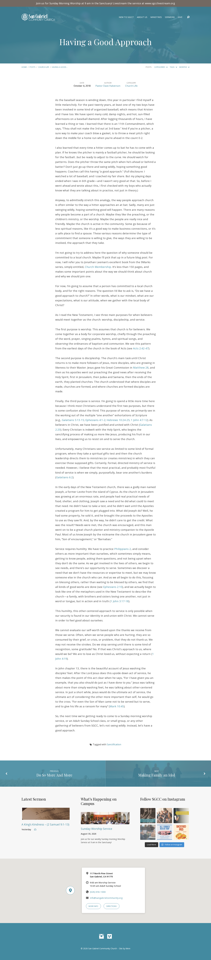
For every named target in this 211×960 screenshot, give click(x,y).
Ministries (156, 17)
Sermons (170, 17)
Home (24, 67)
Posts (32, 67)
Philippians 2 (122, 549)
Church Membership (98, 267)
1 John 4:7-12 (139, 420)
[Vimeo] (109, 936)
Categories (160, 67)
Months (183, 67)
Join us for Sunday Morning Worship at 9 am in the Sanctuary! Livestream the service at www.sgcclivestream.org (105, 3)
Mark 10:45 (117, 706)
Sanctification (114, 744)
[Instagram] (101, 936)
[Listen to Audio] (35, 830)
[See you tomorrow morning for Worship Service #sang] (147, 832)
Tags (172, 67)
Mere (128, 948)
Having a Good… (60, 67)
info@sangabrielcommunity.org (106, 897)
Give (180, 17)
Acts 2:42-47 (141, 348)
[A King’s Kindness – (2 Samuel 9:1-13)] (46, 817)
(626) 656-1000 (98, 891)
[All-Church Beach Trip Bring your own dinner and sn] (164, 832)
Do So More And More (54, 774)
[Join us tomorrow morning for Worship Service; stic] (147, 815)
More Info (93, 906)
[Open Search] (188, 17)
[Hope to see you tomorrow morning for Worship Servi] (164, 815)
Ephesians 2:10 (112, 587)
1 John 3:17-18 (120, 601)
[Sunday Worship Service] (105, 822)
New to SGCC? (126, 17)
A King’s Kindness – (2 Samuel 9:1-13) (45, 824)
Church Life (43, 67)
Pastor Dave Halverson (107, 85)
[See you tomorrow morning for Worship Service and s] (181, 815)
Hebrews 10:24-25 (118, 420)
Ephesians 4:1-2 (95, 420)
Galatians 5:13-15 (73, 420)
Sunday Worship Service (96, 829)
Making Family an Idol (156, 774)
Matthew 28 (141, 367)
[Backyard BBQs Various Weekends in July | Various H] (181, 832)
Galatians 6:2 (64, 477)
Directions (111, 906)
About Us (142, 17)
